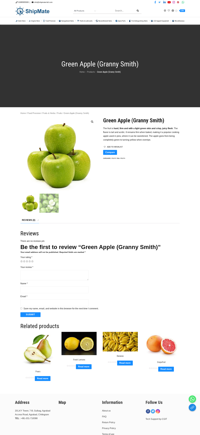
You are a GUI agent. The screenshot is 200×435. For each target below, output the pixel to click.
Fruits (59, 113)
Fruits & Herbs (48, 113)
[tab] (29, 220)
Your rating (26, 257)
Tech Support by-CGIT (156, 419)
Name (24, 283)
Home (23, 113)
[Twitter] (153, 411)
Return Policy (108, 422)
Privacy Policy (109, 428)
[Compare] (172, 10)
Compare (110, 152)
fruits (122, 158)
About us (106, 411)
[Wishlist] (168, 10)
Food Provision (34, 113)
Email (23, 296)
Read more (42, 378)
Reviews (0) (28, 220)
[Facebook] (148, 411)
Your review (26, 267)
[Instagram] (158, 411)
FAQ (104, 416)
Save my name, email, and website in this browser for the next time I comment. (61, 309)
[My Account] (165, 10)
